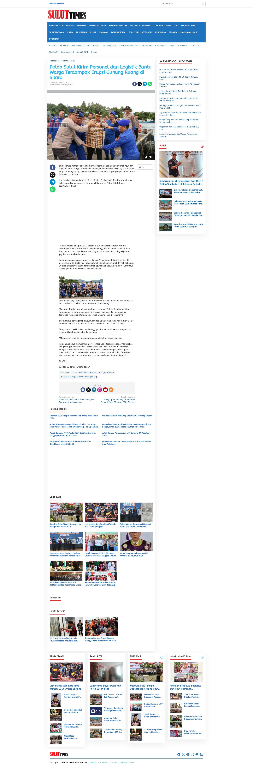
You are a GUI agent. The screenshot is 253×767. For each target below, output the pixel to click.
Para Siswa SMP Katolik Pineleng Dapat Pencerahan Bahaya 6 (192, 705)
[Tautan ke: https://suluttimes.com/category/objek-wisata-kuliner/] (202, 657)
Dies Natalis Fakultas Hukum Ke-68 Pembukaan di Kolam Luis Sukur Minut (193, 732)
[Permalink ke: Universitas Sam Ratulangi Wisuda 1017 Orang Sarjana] (101, 512)
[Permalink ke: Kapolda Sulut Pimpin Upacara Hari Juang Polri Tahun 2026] (66, 512)
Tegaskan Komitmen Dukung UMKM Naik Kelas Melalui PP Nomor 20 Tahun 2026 (113, 709)
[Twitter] (88, 389)
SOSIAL (70, 85)
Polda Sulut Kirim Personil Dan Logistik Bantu (93, 372)
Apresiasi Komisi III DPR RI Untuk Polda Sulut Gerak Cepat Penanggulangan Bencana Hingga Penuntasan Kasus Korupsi (188, 225)
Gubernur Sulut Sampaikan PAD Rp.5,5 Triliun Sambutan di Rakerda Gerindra (181, 183)
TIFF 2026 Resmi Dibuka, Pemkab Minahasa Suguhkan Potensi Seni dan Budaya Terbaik (193, 695)
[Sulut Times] (67, 14)
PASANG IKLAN (127, 763)
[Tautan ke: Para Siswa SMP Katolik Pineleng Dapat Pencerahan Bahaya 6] (176, 708)
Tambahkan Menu (56, 4)
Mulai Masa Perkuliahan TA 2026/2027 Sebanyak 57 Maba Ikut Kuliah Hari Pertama (72, 737)
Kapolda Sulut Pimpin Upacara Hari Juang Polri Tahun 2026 (74, 417)
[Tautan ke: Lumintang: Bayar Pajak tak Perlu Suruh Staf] (106, 672)
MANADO (64, 85)
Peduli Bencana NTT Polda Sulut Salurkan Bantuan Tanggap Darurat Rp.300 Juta (73, 434)
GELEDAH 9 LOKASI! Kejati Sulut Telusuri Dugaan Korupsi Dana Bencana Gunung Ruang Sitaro (64, 639)
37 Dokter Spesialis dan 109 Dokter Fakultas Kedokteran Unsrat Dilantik (70, 443)
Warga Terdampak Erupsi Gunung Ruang (79, 377)
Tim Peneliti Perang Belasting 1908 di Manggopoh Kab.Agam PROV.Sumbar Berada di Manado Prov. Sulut (113, 731)
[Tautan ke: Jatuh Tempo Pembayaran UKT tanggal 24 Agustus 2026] (56, 700)
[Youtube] (105, 389)
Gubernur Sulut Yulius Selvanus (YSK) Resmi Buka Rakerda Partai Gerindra (188, 202)
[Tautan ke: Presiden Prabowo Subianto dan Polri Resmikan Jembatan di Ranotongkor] (186, 672)
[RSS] (111, 389)
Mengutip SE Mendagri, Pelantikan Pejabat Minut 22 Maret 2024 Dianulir (118, 399)
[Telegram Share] (145, 84)
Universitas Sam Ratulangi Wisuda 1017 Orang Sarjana (127, 416)
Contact (104, 763)
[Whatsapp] (150, 84)
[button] (203, 3)
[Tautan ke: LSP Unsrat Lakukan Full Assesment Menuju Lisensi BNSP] (96, 699)
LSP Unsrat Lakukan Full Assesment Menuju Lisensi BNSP (113, 695)
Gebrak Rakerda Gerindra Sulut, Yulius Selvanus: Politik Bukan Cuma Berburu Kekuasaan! (188, 191)
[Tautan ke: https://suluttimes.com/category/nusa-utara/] (202, 146)
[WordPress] (94, 389)
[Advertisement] (97, 216)
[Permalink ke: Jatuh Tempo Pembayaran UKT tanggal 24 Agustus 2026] (136, 541)
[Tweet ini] (139, 84)
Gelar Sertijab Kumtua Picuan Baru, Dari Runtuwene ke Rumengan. (77, 399)
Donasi (114, 763)
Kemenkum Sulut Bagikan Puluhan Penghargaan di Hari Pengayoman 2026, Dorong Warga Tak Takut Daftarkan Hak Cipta (126, 425)
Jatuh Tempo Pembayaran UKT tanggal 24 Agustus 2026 (125, 434)
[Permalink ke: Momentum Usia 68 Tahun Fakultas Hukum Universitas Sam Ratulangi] (101, 570)
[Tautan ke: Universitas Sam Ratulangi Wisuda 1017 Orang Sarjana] (66, 672)
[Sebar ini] (134, 84)
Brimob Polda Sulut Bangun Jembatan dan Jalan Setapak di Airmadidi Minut (193, 717)
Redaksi (93, 763)
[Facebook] (83, 389)
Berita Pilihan (55, 85)
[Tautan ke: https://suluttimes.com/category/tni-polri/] (162, 657)
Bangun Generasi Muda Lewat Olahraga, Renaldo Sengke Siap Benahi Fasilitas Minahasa (188, 214)
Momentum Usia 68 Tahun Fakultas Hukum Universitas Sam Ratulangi (126, 443)
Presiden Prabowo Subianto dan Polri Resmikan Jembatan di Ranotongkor (185, 687)
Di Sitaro (65, 372)
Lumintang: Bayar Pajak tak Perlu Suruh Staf (105, 687)
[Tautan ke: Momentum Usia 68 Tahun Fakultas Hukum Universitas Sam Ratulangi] (56, 728)
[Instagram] (99, 389)
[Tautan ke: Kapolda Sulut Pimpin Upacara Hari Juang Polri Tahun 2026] (146, 672)
